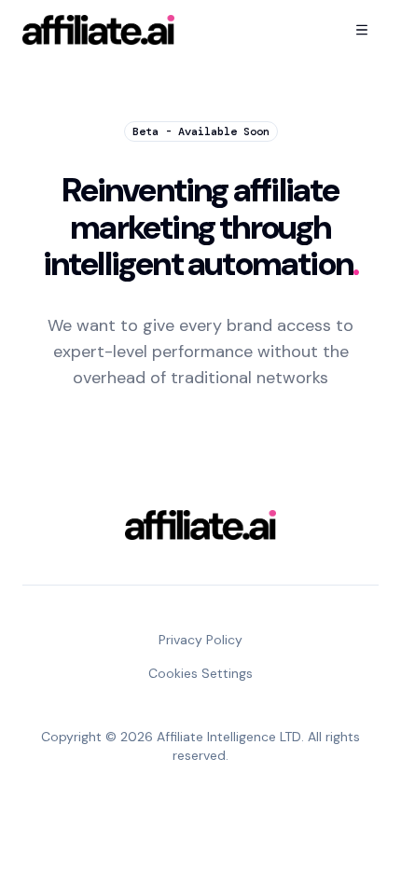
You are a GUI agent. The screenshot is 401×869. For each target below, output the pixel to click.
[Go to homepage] (98, 30)
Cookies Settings (200, 673)
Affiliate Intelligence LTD (229, 736)
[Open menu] (362, 30)
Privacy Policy (200, 639)
